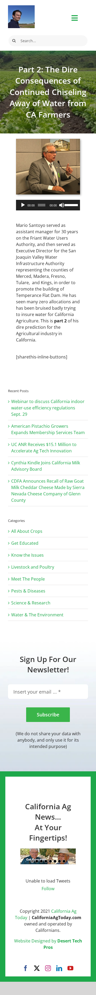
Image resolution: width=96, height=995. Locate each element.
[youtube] (70, 968)
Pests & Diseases (28, 591)
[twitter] (37, 968)
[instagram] (48, 968)
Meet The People (28, 579)
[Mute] (61, 205)
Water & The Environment (37, 615)
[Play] (23, 205)
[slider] (71, 204)
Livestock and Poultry (32, 567)
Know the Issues (27, 555)
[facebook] (26, 968)
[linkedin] (59, 968)
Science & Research (30, 603)
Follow (48, 889)
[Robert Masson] (21, 7)
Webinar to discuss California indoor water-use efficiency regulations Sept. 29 (48, 408)
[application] (48, 205)
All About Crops (26, 531)
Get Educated (24, 543)
